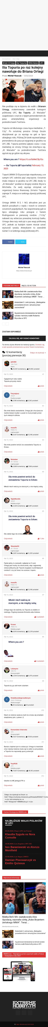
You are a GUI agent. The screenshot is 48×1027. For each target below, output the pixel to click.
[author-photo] (24, 264)
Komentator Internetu (19, 730)
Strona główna (6, 59)
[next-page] (7, 324)
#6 (43, 558)
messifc (14, 428)
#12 (43, 776)
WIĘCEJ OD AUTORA (29, 286)
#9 (43, 681)
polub (41, 386)
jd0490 (13, 362)
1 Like (41, 538)
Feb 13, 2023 (8, 374)
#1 (43, 374)
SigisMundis (15, 499)
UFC (42, 63)
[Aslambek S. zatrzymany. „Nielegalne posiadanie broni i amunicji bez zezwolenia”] (7, 305)
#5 (43, 511)
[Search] (45, 53)
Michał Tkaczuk (15, 75)
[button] (3, 53)
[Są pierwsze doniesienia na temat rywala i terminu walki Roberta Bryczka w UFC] (7, 316)
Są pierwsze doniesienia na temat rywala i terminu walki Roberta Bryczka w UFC (29, 315)
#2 (43, 406)
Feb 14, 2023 (8, 681)
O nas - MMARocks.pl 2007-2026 (25, 1024)
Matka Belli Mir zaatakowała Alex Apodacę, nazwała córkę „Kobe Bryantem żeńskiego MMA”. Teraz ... (29, 294)
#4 (43, 472)
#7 (43, 595)
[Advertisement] (24, 25)
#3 (43, 440)
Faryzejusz (15, 393)
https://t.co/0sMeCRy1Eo (31, 159)
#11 (43, 742)
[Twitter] (30, 1013)
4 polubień (40, 661)
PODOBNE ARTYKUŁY (11, 286)
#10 (43, 710)
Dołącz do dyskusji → (38, 353)
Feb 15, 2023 (8, 776)
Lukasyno (14, 669)
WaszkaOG (15, 546)
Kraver (13, 624)
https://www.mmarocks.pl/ (24, 271)
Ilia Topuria (21, 63)
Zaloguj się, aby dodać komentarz (24, 338)
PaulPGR (14, 764)
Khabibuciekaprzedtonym (21, 698)
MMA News (33, 63)
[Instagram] (26, 275)
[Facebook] (22, 275)
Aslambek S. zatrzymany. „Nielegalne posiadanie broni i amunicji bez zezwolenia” (30, 305)
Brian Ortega (16, 59)
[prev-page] (3, 324)
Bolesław (14, 459)
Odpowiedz (8, 386)
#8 (43, 637)
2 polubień (40, 617)
